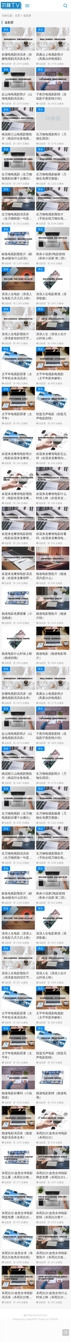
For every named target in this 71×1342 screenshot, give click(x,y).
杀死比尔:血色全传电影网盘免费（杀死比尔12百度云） (51, 1177)
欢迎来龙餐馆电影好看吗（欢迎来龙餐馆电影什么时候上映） (51, 538)
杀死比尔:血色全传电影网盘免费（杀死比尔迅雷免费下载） (17, 1217)
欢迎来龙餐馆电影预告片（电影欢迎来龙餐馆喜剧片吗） (17, 498)
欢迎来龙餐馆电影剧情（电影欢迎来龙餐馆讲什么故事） (17, 538)
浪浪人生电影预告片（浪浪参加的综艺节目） (15, 338)
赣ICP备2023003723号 (36, 1315)
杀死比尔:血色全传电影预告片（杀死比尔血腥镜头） (51, 1257)
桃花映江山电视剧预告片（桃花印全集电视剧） (17, 138)
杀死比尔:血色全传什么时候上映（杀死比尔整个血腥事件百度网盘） (51, 1297)
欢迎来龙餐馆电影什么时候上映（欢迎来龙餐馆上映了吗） (51, 498)
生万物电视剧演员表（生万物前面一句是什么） (17, 218)
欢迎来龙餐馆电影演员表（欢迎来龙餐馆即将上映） (17, 578)
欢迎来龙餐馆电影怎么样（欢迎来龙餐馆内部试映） (51, 458)
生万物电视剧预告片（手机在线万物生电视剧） (51, 218)
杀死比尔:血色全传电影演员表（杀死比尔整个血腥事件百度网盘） (17, 1297)
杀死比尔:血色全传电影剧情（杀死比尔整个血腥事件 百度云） (51, 1217)
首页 (17, 15)
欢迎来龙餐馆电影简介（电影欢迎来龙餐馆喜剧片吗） (17, 458)
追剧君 (7, 64)
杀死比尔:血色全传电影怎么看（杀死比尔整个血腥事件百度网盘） (17, 1177)
